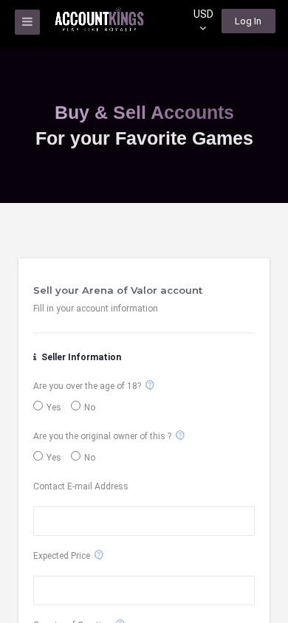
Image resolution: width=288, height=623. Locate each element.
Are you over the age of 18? (87, 386)
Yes (54, 407)
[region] (144, 311)
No (89, 407)
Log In (248, 21)
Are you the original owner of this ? (102, 436)
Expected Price (61, 556)
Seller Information (80, 357)
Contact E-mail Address (80, 486)
